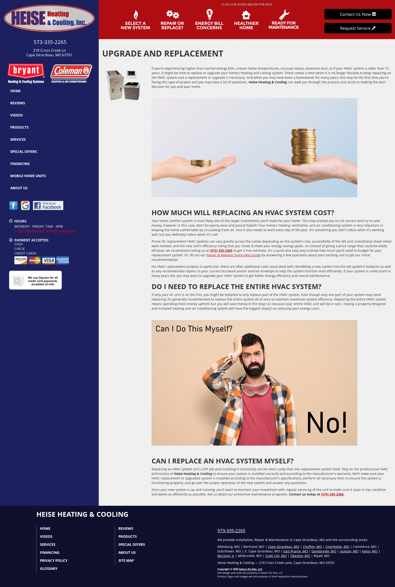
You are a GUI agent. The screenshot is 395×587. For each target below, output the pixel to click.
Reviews (17, 103)
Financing (20, 163)
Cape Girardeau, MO (283, 546)
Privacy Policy (53, 560)
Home (15, 91)
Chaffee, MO (312, 546)
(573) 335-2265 (221, 250)
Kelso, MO (369, 551)
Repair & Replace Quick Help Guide (234, 255)
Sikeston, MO (300, 556)
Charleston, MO (337, 546)
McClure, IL (225, 556)
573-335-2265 (231, 530)
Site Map (126, 560)
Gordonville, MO (324, 551)
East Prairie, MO (295, 551)
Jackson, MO (349, 551)
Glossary (48, 568)
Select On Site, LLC (250, 569)
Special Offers (23, 151)
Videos (16, 115)
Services (18, 139)
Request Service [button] (356, 28)
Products (19, 127)
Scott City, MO (276, 556)
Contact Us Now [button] (356, 14)
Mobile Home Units (28, 175)
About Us (18, 188)
